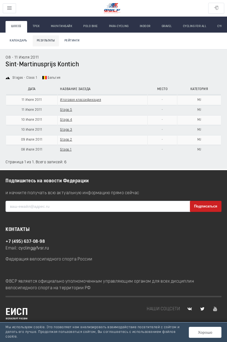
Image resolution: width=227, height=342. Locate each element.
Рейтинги (72, 40)
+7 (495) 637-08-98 (25, 242)
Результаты (46, 40)
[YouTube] (215, 309)
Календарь (18, 40)
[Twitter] (202, 309)
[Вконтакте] (189, 309)
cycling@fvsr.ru (34, 248)
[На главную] (112, 8)
